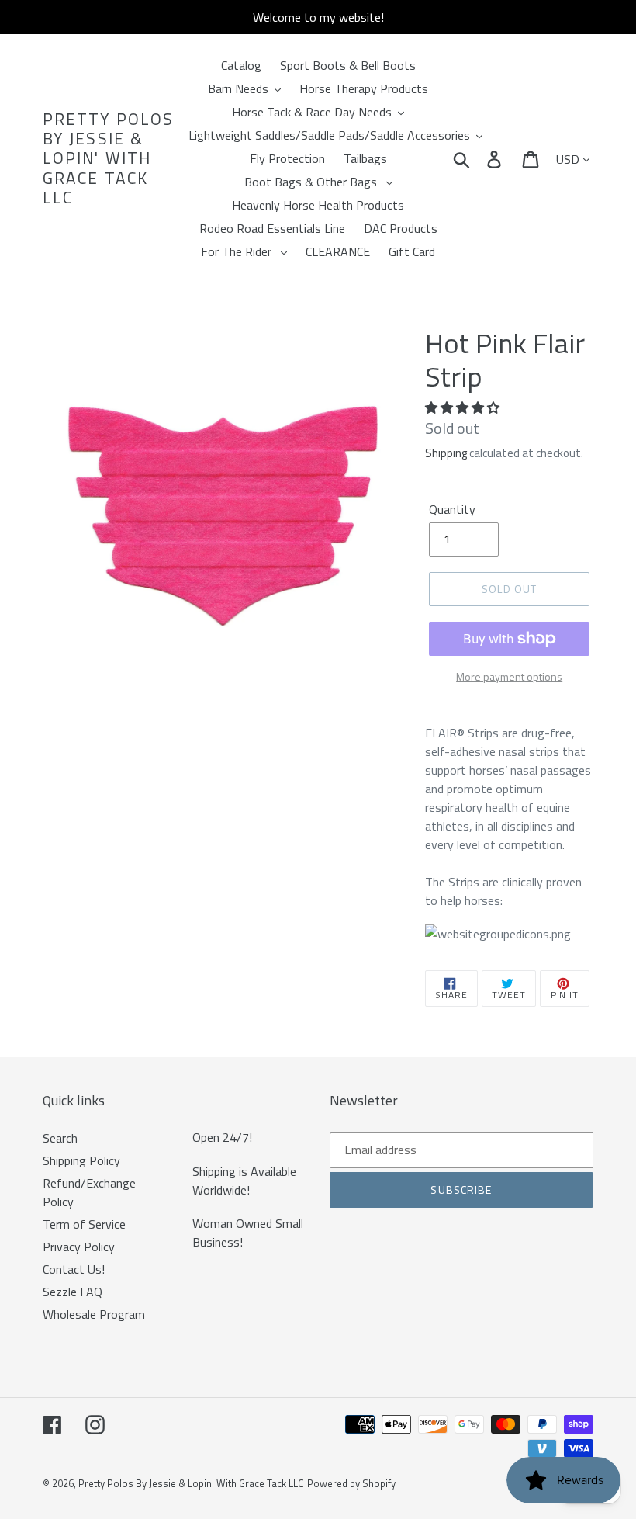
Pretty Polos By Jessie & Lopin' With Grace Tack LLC (108, 158)
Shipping (446, 453)
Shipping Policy (81, 1160)
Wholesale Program (94, 1314)
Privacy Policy (79, 1246)
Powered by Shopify (351, 1483)
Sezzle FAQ (72, 1291)
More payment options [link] (509, 676)
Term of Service (84, 1224)
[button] (464, 407)
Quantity (452, 509)
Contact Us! (74, 1269)
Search (60, 1138)
